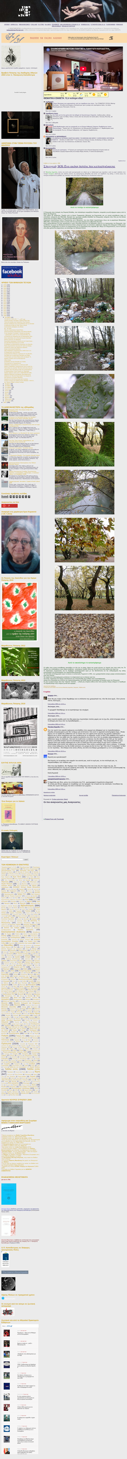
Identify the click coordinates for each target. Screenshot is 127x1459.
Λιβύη (12, 983)
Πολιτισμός (5, 1040)
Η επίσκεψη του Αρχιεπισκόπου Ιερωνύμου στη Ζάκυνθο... (18, 344)
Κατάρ (36, 965)
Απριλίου (7, 395)
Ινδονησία (9, 955)
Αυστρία (13, 901)
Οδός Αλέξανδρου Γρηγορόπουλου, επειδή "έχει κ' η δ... (18, 350)
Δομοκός (20, 926)
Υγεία (32, 1079)
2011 (5, 310)
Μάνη (15, 986)
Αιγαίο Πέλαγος (6, 884)
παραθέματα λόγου (52, 113)
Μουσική (17, 1005)
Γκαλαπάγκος (15, 914)
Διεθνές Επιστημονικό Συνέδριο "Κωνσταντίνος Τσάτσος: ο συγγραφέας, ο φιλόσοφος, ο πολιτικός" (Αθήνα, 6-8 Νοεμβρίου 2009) (24, 473)
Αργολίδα (37, 892)
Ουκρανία (4, 1022)
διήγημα (12, 920)
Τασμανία (18, 1072)
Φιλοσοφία (26, 1083)
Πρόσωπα (6, 1043)
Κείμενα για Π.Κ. (20, 967)
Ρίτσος (11, 1048)
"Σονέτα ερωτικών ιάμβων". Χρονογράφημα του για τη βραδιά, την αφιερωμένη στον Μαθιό (18, 1149)
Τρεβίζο (12, 1078)
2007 (5, 402)
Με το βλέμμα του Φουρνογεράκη (24, 991)
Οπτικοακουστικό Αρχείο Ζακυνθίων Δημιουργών (20, 1019)
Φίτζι (2, 1085)
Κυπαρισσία (4, 979)
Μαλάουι (3, 986)
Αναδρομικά (13, 891)
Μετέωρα (22, 996)
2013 (5, 307)
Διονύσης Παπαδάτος (23, 922)
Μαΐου (6, 394)
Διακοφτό (19, 919)
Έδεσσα (38, 926)
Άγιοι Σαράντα (5, 877)
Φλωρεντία (8, 1085)
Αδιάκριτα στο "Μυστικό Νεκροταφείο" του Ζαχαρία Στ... (18, 376)
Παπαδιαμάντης (35, 1024)
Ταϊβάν (38, 1065)
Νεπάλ (29, 1011)
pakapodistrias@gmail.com (15, 30)
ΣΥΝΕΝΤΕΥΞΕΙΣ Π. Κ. (98, 24)
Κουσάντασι (24, 974)
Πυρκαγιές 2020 (34, 1045)
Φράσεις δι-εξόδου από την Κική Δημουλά (14, 358)
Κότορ (15, 974)
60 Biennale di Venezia (26, 873)
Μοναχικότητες (18, 999)
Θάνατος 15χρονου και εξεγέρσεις (11, 949)
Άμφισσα (3, 891)
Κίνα (12, 971)
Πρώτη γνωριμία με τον (18, 1135)
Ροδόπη (20, 1048)
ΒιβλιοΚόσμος (27, 905)
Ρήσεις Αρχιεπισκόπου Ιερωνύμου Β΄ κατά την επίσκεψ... (18, 346)
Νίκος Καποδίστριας (5, 1013)
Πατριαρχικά (33, 1030)
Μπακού (36, 1005)
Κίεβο (25, 969)
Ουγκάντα (35, 1020)
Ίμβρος (36, 953)
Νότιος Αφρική (35, 1013)
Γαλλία (10, 911)
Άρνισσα (11, 897)
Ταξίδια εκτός (11, 1069)
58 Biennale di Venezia (13, 873)
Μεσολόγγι (29, 994)
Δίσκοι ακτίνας (5, 926)
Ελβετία (17, 934)
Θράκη (4, 952)
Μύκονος (4, 1008)
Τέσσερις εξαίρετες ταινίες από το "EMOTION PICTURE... (18, 372)
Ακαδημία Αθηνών (6, 885)
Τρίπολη (24, 1078)
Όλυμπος (18, 1018)
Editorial (3, 1093)
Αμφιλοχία (36, 889)
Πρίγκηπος (26, 1041)
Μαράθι (11, 988)
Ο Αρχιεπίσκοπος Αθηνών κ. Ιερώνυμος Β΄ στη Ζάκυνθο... (18, 353)
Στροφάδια (7, 1064)
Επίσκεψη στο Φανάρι (31, 937)
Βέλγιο (15, 903)
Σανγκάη (15, 1053)
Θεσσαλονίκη (23, 950)
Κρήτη (31, 974)
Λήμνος (38, 981)
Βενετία (22, 903)
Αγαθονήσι (35, 873)
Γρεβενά (9, 916)
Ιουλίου (7, 390)
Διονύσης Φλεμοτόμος (30, 924)
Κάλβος (19, 962)
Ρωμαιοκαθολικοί (6, 1050)
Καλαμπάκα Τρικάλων (9, 962)
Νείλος (18, 1011)
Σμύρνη (36, 1057)
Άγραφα (28, 880)
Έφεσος (38, 943)
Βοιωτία (10, 907)
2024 (5, 288)
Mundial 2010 (25, 1093)
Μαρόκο (29, 988)
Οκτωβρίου (8, 385)
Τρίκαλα (18, 1078)
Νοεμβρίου (8, 384)
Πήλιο (31, 1033)
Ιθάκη (32, 953)
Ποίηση (4, 1035)
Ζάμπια (21, 945)
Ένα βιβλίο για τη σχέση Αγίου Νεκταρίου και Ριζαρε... (17, 355)
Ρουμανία (35, 1048)
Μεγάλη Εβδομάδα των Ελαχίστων (16, 993)
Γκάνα (22, 914)
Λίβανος (6, 983)
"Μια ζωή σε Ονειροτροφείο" (30, 869)
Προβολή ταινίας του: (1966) (14, 1136)
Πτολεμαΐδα (22, 1043)
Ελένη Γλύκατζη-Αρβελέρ (30, 934)
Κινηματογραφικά (25, 971)
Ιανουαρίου (8, 400)
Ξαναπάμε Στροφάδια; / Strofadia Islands (21, 448)
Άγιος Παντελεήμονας (10, 880)
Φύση (34, 1085)
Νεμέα (24, 1011)
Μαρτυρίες (35, 988)
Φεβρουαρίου (8, 399)
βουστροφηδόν (51, 148)
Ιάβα (39, 952)
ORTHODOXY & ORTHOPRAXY (56, 136)
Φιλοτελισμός (35, 1083)
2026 (5, 285)
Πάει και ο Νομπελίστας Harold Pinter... (14, 330)
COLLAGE (34, 24)
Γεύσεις (27, 911)
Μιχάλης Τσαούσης (31, 997)
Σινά (9, 1057)
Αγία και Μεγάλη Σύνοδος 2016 (15, 875)
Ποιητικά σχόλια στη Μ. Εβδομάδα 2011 (19, 1038)
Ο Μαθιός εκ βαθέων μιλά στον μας (14, 1145)
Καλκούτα (7, 963)
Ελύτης (3, 936)
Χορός (36, 1090)
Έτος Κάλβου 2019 (30, 941)
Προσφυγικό (35, 1041)
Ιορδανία (27, 955)
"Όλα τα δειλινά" (6, 1159)
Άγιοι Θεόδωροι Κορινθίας (31, 875)
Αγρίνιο (36, 880)
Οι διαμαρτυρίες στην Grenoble (12, 352)
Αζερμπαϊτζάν (17, 881)
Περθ (25, 1033)
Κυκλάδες (26, 977)
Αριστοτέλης (27, 896)
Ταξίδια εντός (82, 687)
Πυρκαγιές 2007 (32, 1044)
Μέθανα (38, 992)
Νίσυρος (26, 1013)
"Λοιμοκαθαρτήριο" (15, 869)
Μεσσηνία (37, 994)
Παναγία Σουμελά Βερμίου (17, 1023)
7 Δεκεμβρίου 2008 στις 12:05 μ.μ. (57, 776)
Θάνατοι (36, 947)
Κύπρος (13, 979)
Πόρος (29, 1040)
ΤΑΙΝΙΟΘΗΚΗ (110, 24)
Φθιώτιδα (13, 1081)
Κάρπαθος (19, 965)
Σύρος (32, 1065)
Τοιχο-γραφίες (22, 1076)
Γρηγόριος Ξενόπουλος (21, 916)
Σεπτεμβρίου (8, 387)
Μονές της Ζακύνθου (9, 1001)
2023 (5, 290)
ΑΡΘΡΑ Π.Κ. (14, 24)
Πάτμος (15, 1030)
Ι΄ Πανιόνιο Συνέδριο (14, 952)
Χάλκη (36, 1088)
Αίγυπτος (24, 884)
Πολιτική (34, 1038)
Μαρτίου (7, 397)
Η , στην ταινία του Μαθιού (20, 1157)
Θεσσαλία (13, 950)
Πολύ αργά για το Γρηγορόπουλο (12, 363)
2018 (5, 298)
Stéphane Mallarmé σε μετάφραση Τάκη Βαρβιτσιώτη (17, 374)
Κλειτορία (10, 972)
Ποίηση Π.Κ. (20, 1036)
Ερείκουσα (14, 939)
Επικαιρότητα (15, 937)
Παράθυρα (17, 1025)
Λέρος (19, 981)
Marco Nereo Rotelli (13, 1093)
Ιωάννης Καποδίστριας (13, 959)
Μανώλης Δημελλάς (68, 687)
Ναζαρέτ (23, 1008)
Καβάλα (36, 958)
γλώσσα (35, 914)
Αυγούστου (8, 389)
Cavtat (35, 1092)
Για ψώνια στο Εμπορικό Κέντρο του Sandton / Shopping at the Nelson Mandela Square (22, 417)
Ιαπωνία (5, 953)
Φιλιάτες (21, 1081)
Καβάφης (4, 960)
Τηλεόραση (28, 1074)
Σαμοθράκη (6, 1053)
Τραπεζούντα (5, 1078)
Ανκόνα (30, 890)
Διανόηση (26, 919)
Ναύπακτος (13, 1010)
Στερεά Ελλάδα (12, 1062)
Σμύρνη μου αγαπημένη (60, 150)
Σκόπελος (14, 1057)
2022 (5, 292)
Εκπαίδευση (36, 932)
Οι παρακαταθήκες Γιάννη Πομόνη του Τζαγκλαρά (16, 371)
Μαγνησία (22, 984)
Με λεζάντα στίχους (6, 991)
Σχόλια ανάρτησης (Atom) (60, 799)
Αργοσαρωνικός (9, 894)
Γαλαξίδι (30, 909)
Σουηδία (38, 1058)
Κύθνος (19, 977)
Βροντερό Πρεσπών (14, 909)
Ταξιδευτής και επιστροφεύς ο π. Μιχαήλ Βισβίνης (24, 1067)
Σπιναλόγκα (28, 1060)
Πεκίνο (21, 1031)
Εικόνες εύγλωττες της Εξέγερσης (12, 339)
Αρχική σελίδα (83, 795)
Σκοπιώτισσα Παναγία (26, 1057)
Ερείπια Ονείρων (25, 939)
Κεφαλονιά (17, 969)
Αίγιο (18, 883)
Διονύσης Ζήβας (22, 921)
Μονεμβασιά (36, 999)
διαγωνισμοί (22, 917)
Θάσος (27, 948)
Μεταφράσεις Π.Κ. (10, 996)
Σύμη (24, 1063)
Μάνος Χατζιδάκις (25, 986)
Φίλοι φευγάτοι (13, 1083)
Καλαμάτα (37, 960)
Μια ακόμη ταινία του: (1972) (16, 1147)
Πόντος (23, 1039)
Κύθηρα (12, 977)
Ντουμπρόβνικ (25, 1015)
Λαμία (38, 979)
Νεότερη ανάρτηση (49, 795)
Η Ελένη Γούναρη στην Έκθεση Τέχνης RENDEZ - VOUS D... (19, 380)
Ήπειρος (28, 947)
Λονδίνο (15, 984)
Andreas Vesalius (26, 1092)
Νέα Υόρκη (11, 1011)
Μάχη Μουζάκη (32, 989)
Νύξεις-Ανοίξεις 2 (6, 1017)
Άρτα (16, 897)
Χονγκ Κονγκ (28, 1090)
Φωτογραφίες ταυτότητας (21, 1088)
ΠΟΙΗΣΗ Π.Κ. (85, 24)
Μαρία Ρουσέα (19, 988)
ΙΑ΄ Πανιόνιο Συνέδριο (30, 952)
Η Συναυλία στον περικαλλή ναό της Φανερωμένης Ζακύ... (18, 336)
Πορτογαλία (4, 1041)
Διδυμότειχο (4, 920)
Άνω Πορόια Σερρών (19, 892)
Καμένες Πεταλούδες (24, 963)
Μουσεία (4, 1003)
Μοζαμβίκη (5, 999)
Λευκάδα (30, 981)
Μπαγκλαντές (28, 1005)
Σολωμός (4, 1058)
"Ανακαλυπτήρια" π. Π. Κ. (8, 867)
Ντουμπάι (15, 1015)
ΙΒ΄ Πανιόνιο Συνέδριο (22, 953)
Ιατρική (11, 953)
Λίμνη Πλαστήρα (22, 983)
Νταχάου (8, 1015)
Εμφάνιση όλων (122, 160)
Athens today (7, 360)
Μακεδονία (32, 985)
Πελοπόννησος (14, 1033)
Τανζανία (5, 1067)
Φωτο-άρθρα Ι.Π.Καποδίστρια (28, 1086)
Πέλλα (28, 1031)
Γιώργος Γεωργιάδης (16, 912)
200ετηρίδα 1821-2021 (27, 870)
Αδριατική (4, 882)
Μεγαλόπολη (31, 992)
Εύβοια (3, 943)
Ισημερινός (35, 955)
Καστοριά (29, 965)
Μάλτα (9, 986)
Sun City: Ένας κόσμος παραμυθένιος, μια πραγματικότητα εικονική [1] (21, 441)
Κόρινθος (35, 972)
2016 (5, 302)
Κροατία (3, 977)
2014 (5, 305)
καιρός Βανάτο (48, 94)
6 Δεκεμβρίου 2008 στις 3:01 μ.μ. (56, 713)
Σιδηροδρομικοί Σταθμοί (31, 1055)
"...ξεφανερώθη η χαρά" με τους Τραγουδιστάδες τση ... (17, 334)
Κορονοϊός (5, 974)
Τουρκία (32, 1076)
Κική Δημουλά (36, 969)
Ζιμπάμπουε (28, 945)
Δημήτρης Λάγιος (9, 917)
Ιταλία (38, 957)
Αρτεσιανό (22, 897)
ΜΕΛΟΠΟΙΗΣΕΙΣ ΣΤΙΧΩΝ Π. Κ (70, 24)
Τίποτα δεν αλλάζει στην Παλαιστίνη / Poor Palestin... (17, 322)
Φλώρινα (15, 1085)
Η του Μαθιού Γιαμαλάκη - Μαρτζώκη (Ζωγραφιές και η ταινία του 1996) (20, 1155)
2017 (5, 300)
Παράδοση (7, 1025)
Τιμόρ (2, 1076)
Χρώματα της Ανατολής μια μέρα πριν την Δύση (16, 379)
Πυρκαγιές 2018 (15, 1045)
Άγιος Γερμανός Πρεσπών (21, 878)
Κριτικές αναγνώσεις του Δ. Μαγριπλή (25, 976)
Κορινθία (28, 972)
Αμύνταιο (29, 889)
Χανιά (10, 1090)
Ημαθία (21, 947)
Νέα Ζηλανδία (29, 1010)
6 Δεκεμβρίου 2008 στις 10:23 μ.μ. (57, 751)
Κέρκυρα (6, 969)
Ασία (26, 899)
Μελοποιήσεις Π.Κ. (8, 994)
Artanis (50, 695)
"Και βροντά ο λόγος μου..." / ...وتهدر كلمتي (14, 319)
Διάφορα (34, 919)
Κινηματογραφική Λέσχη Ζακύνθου (14, 1165)
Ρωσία (21, 1050)
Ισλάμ (3, 957)
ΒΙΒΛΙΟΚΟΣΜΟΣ (24, 24)
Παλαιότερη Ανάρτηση (119, 795)
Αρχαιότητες (31, 898)
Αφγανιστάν (22, 901)
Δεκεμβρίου (8, 317)
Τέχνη (37, 1071)
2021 (5, 293)
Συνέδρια (32, 1064)
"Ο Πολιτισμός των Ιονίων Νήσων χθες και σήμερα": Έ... (18, 357)
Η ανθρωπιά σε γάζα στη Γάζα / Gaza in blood (15, 325)
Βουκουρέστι (30, 907)
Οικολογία (31, 1017)
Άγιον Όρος (29, 877)
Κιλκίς (6, 971)
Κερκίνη (38, 967)
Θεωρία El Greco (35, 950)
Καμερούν (35, 963)
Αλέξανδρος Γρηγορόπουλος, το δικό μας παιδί (16, 364)
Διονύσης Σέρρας (15, 924)
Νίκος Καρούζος (17, 1013)
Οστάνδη (28, 1020)
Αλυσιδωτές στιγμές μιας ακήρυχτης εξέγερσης (15, 347)
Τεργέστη (30, 1072)
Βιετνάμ (3, 907)
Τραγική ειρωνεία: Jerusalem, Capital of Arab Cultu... (17, 320)
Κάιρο (21, 960)
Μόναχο (27, 999)
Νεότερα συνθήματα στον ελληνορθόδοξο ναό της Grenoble (19, 323)
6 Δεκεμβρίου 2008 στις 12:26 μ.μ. (57, 704)
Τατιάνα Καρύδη (54, 727)
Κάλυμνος (14, 963)
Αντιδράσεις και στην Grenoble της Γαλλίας (15, 361)
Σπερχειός (75, 687)
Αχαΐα (38, 901)
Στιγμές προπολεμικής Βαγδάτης (12, 349)
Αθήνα (24, 882)
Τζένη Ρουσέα (18, 1074)
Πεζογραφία (4, 1031)
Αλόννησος (8, 889)
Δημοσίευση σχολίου (49, 792)
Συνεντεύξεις (5, 1065)
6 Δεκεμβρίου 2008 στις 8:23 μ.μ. (56, 724)
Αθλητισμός (33, 882)
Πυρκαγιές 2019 (24, 1045)
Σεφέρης (3, 1055)
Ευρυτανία (12, 943)
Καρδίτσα (11, 965)
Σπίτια (35, 1060)
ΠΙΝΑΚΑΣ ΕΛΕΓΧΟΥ (68, 26)
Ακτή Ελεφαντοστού (22, 885)
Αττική (35, 899)
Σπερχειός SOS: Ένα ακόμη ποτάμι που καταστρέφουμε (79, 166)
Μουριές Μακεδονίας (33, 1001)
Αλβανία (34, 885)
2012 (5, 309)
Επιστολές (4, 939)
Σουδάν (31, 1058)
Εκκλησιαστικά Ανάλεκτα (13, 932)
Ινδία (2, 955)
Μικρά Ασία (17, 997)
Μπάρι (24, 1007)
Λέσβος (24, 981)
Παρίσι (36, 1025)
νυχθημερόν (49, 102)
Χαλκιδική (4, 1090)
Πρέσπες (18, 1041)
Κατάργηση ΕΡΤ (6, 967)
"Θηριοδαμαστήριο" (25, 867)
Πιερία (36, 1033)
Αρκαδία (35, 896)
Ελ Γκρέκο (8, 934)
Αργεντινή (29, 892)
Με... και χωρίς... (8, 328)
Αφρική (29, 901)
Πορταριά (36, 1039)
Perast (6, 1094)
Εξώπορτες (34, 935)
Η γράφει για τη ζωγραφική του (16, 1144)
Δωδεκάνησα (28, 926)
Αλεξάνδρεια (4, 887)
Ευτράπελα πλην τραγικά (25, 943)
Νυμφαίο (35, 1015)
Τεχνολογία (9, 1074)
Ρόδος (27, 1048)
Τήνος (35, 1074)
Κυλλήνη (35, 977)
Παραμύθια (25, 1025)
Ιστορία (27, 957)
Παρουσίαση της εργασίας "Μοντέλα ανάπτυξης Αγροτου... (18, 368)
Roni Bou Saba (14, 1095)
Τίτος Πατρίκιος (11, 1076)
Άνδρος (23, 891)
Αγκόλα (20, 880)
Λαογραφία (6, 981)
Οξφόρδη (25, 1018)
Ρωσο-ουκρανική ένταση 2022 (33, 1050)
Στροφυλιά (17, 1064)
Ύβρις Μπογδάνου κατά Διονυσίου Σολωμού (14, 1079)
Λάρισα (14, 981)
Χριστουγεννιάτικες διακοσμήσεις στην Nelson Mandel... (18, 331)
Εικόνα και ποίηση (11, 928)
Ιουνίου (7, 392)
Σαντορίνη (25, 1053)
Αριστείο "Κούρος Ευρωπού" (12, 896)
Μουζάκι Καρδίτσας (23, 1001)
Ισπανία (10, 957)
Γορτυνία (3, 916)
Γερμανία (18, 911)
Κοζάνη (17, 972)
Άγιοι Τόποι (17, 877)
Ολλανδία (11, 1018)
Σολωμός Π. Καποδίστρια (20, 1058)
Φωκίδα (3, 1086)
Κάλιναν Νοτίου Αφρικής (32, 962)
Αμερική (21, 889)
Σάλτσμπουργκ (36, 1052)
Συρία (26, 1065)
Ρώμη (14, 1050)
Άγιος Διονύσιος (35, 878)
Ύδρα (38, 1079)
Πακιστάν (17, 1022)
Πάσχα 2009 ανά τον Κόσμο (15, 1027)
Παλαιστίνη (4, 1024)
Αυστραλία (4, 901)
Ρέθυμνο (24, 1047)
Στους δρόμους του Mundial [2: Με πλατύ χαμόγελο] (24, 433)
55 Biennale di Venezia (22, 872)
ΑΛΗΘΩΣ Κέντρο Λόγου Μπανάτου (26, 887)
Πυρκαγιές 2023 (5, 1047)
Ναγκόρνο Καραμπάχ (15, 1008)
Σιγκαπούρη (19, 1055)
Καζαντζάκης (13, 960)
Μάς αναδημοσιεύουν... (7, 989)
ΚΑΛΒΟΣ (48, 24)
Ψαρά (2, 1091)
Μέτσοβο (30, 996)
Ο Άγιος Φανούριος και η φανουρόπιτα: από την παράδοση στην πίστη (73, 103)
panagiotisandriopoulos (56, 779)
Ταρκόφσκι (10, 1072)
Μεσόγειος (20, 994)
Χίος (21, 1090)
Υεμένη (6, 1081)
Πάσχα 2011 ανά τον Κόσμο (17, 1028)
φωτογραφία (5, 1088)
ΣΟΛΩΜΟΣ (55, 24)
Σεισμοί (34, 1053)
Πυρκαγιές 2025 (16, 1047)
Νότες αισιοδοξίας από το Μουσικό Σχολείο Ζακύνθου (17, 338)
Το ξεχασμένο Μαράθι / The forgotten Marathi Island (24, 455)
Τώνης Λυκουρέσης (33, 1078)
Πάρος (3, 1027)
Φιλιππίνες (28, 1081)
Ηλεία (15, 947)
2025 (5, 286)
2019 (5, 297)
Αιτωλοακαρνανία (34, 883)
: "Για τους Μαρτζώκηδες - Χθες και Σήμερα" (19, 1151)
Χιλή (16, 1090)
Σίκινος (3, 1057)
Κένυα (32, 967)
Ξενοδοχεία (22, 1017)
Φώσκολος (12, 1086)
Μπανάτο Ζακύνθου (8, 1007)
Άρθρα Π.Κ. (22, 894)
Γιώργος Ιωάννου (30, 912)
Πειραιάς (13, 1031)
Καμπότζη (3, 965)
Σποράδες (3, 1062)
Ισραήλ (17, 957)
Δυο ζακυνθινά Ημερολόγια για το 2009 (14, 342)
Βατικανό (7, 903)
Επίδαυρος (4, 937)
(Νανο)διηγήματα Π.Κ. (8, 870)
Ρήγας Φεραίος (32, 1047)
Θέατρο (34, 949)
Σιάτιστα (12, 1055)
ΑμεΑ (14, 889)
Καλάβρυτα (29, 960)
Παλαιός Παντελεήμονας (30, 1022)
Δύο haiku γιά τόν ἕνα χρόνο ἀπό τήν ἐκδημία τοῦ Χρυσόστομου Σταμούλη (75, 115)
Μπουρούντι (34, 1007)
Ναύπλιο (19, 1010)
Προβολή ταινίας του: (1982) (13, 1153)
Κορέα (22, 972)
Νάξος (30, 1008)
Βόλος (15, 907)
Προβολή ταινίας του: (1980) (17, 1138)
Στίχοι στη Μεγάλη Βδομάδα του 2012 (30, 1062)
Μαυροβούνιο (21, 989)
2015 (5, 303)
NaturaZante (50, 125)
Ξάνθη (15, 1017)
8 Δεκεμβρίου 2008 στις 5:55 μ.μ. (56, 789)
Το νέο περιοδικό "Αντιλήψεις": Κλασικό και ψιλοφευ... (17, 333)
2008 (5, 315)
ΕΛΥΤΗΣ (41, 24)
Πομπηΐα (16, 1040)
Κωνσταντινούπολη (25, 979)
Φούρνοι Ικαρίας (25, 1085)
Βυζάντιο (24, 909)
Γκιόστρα (29, 914)
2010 (5, 312)
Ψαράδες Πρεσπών (12, 1092)
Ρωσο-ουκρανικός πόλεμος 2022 (15, 1052)
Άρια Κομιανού (35, 894)
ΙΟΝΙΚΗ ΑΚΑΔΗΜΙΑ (17, 955)
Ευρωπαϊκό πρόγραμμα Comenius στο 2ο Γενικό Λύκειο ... (18, 341)
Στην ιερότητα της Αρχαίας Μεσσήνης (13, 377)
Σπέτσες (19, 1060)
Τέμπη (23, 1072)
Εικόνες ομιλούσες (25, 930)
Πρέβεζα (11, 1041)
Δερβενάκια (32, 916)
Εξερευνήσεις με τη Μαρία (19, 935)
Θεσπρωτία (4, 950)
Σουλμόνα (6, 1060)
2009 (5, 314)
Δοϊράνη (14, 926)
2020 (5, 295)
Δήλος (38, 916)
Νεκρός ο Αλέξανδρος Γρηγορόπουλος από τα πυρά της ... (18, 366)
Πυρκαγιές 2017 (5, 1045)
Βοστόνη (22, 907)
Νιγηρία (36, 1011)
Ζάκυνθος (8, 945)
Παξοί (27, 1023)
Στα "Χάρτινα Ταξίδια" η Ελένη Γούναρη (14, 382)
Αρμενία (3, 897)
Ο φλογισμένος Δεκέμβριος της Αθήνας (14, 327)
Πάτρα (23, 1030)
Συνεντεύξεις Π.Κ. (17, 1065)
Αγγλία (3, 875)
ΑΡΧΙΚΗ (6, 24)
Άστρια (50, 754)
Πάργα (31, 1025)
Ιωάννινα (27, 959)
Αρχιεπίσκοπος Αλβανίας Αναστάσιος (11, 899)
